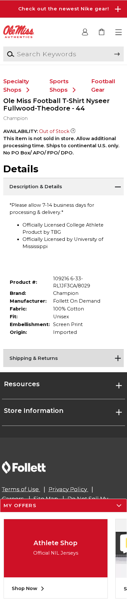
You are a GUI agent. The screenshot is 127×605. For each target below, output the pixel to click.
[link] (102, 32)
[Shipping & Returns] (63, 357)
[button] (63, 9)
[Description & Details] (63, 186)
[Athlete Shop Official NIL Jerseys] (55, 572)
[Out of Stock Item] (73, 131)
